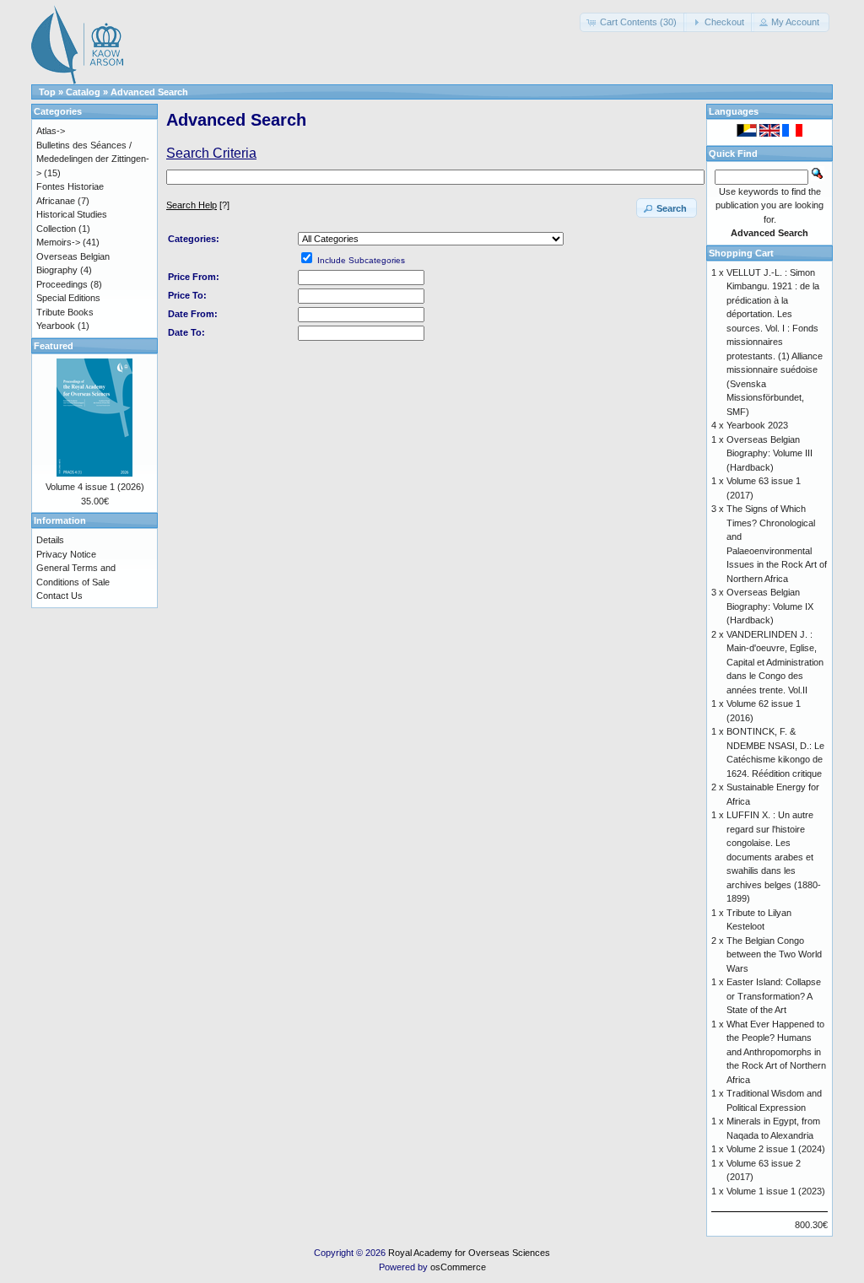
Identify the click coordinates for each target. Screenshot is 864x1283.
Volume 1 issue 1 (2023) (775, 1191)
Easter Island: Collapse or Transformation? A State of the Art (773, 996)
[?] (198, 205)
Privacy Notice (66, 554)
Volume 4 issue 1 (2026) (95, 487)
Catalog (83, 92)
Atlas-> (50, 131)
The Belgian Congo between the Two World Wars (774, 954)
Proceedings (62, 284)
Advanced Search (149, 92)
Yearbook (55, 326)
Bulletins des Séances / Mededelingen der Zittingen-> (92, 159)
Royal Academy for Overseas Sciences (469, 1253)
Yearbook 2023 (757, 425)
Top (47, 92)
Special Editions (68, 298)
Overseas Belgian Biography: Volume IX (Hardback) (769, 606)
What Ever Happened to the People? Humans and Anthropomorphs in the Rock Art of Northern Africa (776, 1052)
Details (50, 540)
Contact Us (59, 595)
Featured (53, 346)
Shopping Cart (741, 253)
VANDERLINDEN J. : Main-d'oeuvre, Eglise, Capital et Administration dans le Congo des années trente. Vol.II (775, 662)
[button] (633, 22)
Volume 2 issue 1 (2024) (775, 1149)
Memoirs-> (58, 242)
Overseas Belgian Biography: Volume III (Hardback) (769, 453)
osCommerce (458, 1267)
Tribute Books (65, 312)
